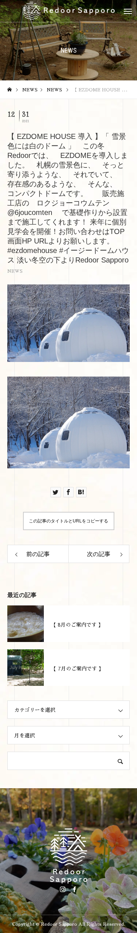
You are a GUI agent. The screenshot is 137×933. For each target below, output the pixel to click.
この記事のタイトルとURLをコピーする (68, 521)
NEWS (15, 271)
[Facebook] (74, 889)
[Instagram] (62, 889)
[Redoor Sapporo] (68, 11)
